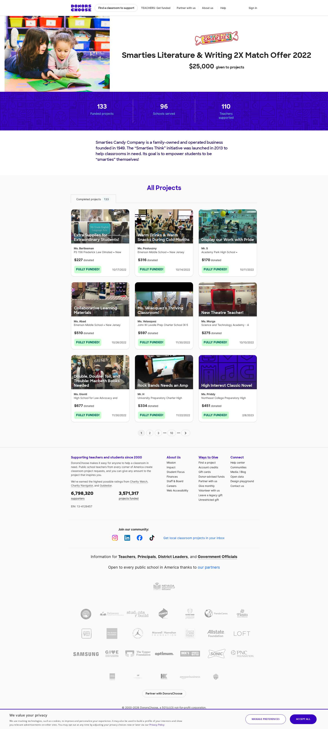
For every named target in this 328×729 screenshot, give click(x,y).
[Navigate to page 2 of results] (185, 433)
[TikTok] (152, 537)
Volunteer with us (209, 490)
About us (207, 7)
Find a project (207, 462)
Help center (237, 462)
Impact (171, 467)
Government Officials (217, 556)
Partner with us (186, 7)
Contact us (237, 485)
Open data (237, 476)
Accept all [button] (303, 719)
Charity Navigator (82, 485)
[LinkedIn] (127, 537)
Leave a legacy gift (210, 495)
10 (171, 433)
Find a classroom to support (116, 8)
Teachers (126, 556)
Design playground (242, 481)
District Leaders (173, 556)
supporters (82, 495)
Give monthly (207, 485)
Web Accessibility (177, 490)
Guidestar (106, 485)
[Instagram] (115, 537)
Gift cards (205, 471)
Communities (238, 467)
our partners (209, 567)
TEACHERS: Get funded (155, 7)
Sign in (253, 7)
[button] (265, 719)
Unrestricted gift (209, 499)
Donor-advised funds (212, 476)
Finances (172, 476)
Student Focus (175, 471)
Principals (147, 556)
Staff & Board (175, 481)
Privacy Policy (156, 724)
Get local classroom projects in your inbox (194, 538)
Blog (243, 471)
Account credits (208, 467)
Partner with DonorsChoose (164, 693)
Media (234, 471)
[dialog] (164, 719)
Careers (171, 485)
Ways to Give (208, 457)
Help (223, 7)
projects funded (129, 495)
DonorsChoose (81, 8)
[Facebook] (139, 537)
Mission (171, 462)
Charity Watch (138, 481)
